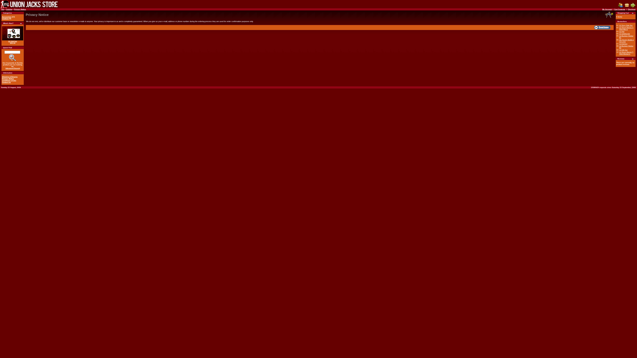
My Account (607, 9)
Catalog (9, 9)
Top (2, 9)
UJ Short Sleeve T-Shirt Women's (626, 53)
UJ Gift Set (12, 41)
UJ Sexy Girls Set (626, 25)
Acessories (6, 17)
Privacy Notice (20, 9)
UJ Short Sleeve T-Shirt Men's (626, 28)
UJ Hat (621, 31)
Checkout (631, 9)
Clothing (5, 19)
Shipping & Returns (10, 77)
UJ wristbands (624, 34)
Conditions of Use (9, 80)
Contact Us (6, 82)
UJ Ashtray (623, 44)
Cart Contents (619, 9)
